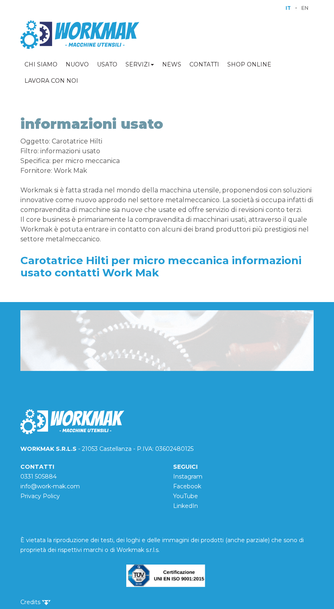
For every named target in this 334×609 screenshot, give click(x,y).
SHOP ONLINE (249, 64)
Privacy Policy (40, 496)
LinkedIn (185, 506)
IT (288, 8)
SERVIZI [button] (137, 64)
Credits (31, 602)
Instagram (187, 476)
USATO (107, 64)
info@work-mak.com (50, 486)
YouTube (185, 496)
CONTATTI (204, 64)
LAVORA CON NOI (51, 80)
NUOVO (77, 64)
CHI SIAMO (40, 64)
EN (304, 8)
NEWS (171, 64)
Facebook (187, 486)
